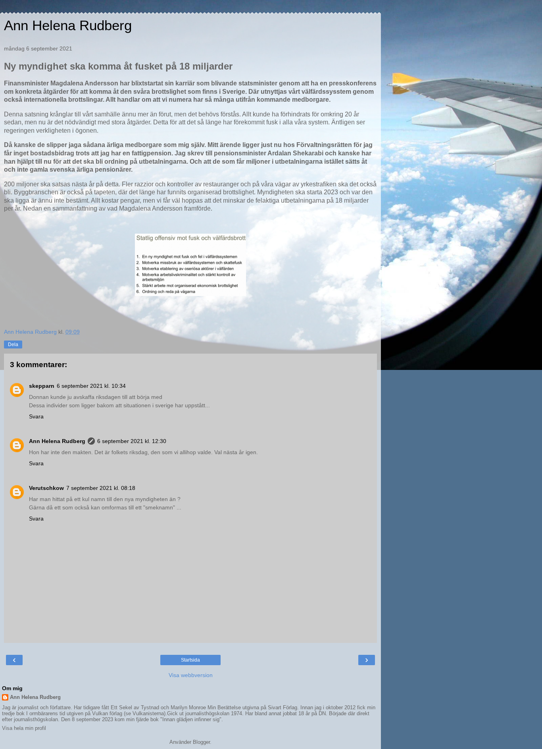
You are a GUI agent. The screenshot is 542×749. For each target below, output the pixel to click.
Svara (36, 416)
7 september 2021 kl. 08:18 (100, 488)
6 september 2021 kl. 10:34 (91, 386)
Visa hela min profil (24, 728)
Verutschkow (46, 488)
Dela (13, 344)
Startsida (190, 660)
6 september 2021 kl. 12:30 (131, 441)
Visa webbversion (191, 675)
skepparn (41, 386)
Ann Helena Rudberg (68, 25)
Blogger (201, 742)
